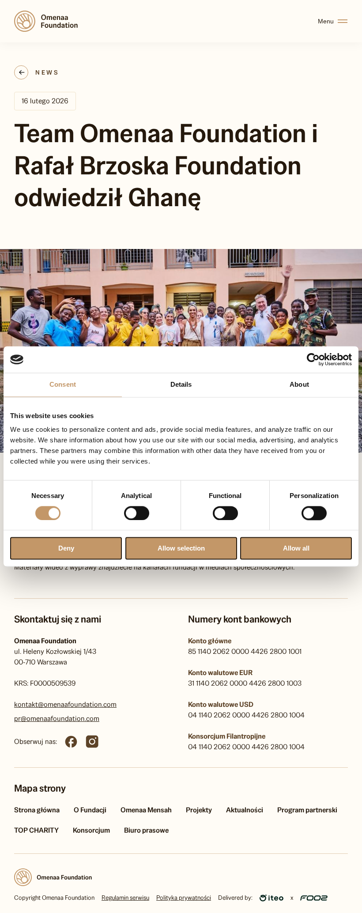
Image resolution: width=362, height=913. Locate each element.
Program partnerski (307, 810)
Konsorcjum (91, 830)
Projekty (199, 810)
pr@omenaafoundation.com (56, 718)
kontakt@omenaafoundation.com (65, 704)
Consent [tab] (62, 384)
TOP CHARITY (36, 830)
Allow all (296, 548)
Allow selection (181, 548)
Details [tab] (181, 384)
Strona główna (37, 810)
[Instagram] (92, 742)
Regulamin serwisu (125, 898)
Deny (66, 548)
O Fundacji (90, 810)
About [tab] (299, 384)
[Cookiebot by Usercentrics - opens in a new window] (313, 359)
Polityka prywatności (183, 898)
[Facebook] (71, 742)
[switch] (136, 513)
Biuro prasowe (146, 830)
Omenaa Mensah (146, 810)
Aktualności (244, 810)
